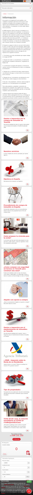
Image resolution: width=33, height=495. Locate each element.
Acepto (29, 481)
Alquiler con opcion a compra (16, 300)
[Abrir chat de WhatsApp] (29, 491)
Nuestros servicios (11, 151)
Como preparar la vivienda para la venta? (16, 237)
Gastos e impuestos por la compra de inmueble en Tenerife (14, 120)
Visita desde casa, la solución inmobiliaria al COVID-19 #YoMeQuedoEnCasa (16, 420)
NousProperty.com (6, 1)
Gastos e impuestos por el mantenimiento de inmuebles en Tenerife (15, 329)
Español (28, 1)
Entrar (4, 454)
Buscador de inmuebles (8, 3)
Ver (27, 130)
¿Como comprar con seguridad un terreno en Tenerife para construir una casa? (16, 269)
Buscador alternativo (7, 8)
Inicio (5, 13)
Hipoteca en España (12, 179)
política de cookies (9, 484)
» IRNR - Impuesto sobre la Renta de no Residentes (14, 361)
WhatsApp (17, 439)
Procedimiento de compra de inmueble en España (15, 206)
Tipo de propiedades (12, 390)
